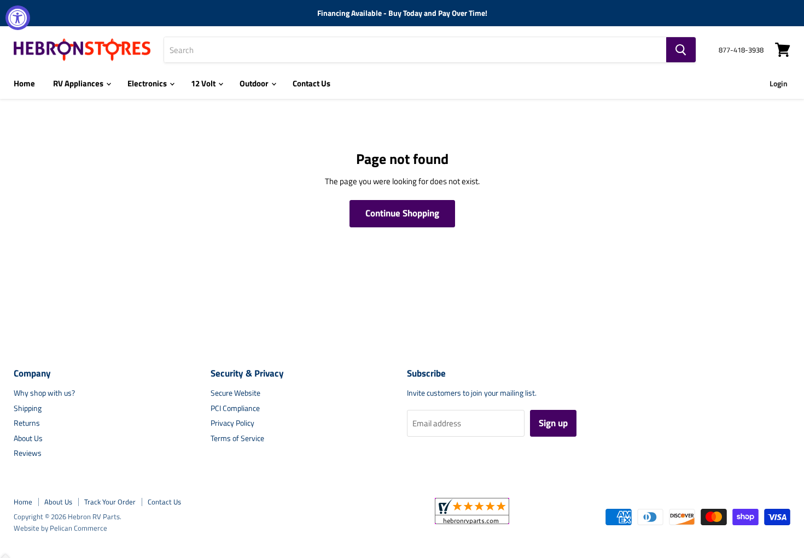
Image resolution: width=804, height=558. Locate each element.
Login (779, 83)
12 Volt (204, 83)
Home (24, 83)
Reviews (28, 453)
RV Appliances (79, 83)
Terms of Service (237, 438)
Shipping (28, 408)
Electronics (147, 83)
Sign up (553, 423)
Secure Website (235, 392)
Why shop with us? (44, 392)
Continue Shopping (402, 213)
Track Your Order (110, 501)
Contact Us (311, 83)
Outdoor (255, 83)
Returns (27, 422)
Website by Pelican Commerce (60, 527)
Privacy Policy (232, 422)
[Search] (681, 49)
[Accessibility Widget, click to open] (17, 17)
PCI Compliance (235, 408)
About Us (28, 438)
